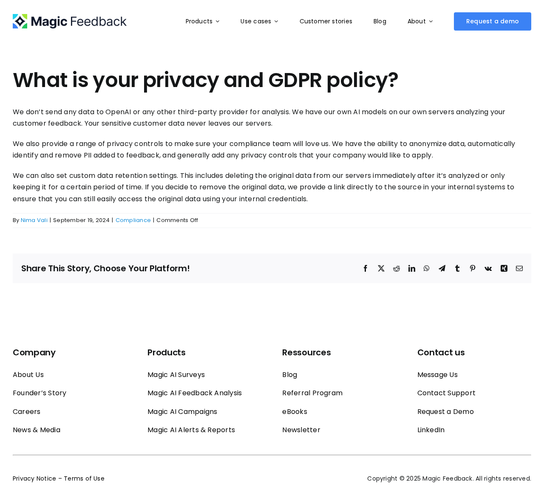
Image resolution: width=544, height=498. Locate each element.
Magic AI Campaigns (182, 411)
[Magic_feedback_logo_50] (70, 17)
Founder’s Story (40, 393)
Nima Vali (34, 220)
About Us (28, 375)
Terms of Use (84, 478)
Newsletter (301, 430)
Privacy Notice (34, 478)
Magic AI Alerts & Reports (191, 430)
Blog (289, 375)
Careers (27, 411)
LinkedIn (431, 430)
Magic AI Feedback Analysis (194, 393)
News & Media (36, 430)
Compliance (133, 220)
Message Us (437, 375)
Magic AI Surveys (176, 375)
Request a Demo (445, 411)
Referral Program (312, 393)
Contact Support (446, 393)
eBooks (294, 411)
